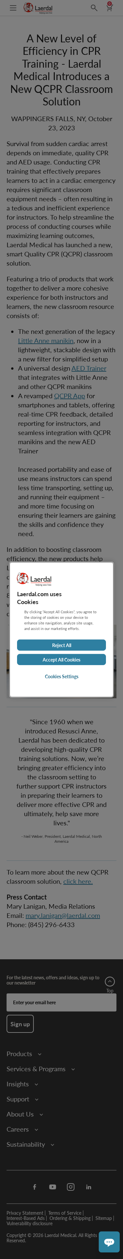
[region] (61, 629)
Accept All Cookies (61, 659)
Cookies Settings (61, 676)
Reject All (61, 645)
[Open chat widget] (109, 1241)
